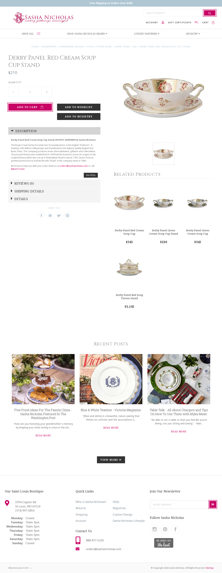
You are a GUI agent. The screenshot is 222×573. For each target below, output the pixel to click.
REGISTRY (192, 33)
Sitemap (210, 567)
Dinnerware (49, 46)
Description (26, 131)
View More (109, 459)
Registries (119, 508)
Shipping (81, 514)
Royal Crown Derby (100, 46)
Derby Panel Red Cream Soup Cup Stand (165, 46)
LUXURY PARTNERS (146, 33)
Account (81, 521)
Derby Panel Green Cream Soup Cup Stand (163, 232)
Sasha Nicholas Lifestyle (129, 521)
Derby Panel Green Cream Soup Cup (197, 232)
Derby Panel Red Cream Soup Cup (129, 232)
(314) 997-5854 (24, 510)
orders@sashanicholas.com (74, 165)
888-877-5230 (17, 169)
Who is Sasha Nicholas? (91, 502)
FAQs (116, 502)
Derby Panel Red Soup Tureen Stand (129, 296)
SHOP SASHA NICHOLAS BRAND (86, 33)
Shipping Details (29, 191)
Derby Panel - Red (126, 46)
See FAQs (91, 175)
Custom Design (123, 514)
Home (35, 46)
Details (21, 199)
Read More (43, 435)
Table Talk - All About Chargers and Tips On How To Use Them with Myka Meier (179, 412)
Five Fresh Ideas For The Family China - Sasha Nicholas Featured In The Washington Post (43, 414)
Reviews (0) (24, 183)
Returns (81, 508)
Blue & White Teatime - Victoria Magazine (111, 410)
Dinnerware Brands (72, 46)
